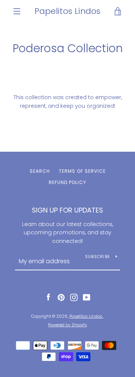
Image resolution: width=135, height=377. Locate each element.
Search (40, 171)
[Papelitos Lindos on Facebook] (48, 297)
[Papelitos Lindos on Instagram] (74, 297)
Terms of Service (82, 171)
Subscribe (97, 256)
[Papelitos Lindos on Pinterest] (61, 297)
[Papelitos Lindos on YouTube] (86, 297)
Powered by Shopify (67, 325)
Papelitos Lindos (67, 11)
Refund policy (67, 182)
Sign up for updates (67, 210)
